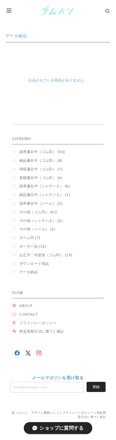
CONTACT (28, 314)
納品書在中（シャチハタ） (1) (44, 194)
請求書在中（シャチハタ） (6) (44, 186)
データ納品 (28, 272)
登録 (96, 387)
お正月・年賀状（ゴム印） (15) (46, 255)
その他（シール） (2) (37, 229)
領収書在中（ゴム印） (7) (40, 169)
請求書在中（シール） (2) (40, 203)
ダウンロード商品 (34, 263)
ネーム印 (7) (29, 237)
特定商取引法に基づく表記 (41, 331)
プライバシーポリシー (38, 323)
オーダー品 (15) (32, 246)
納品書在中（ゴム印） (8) (40, 160)
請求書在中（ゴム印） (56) (42, 151)
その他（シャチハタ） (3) (40, 220)
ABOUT (25, 305)
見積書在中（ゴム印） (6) (40, 177)
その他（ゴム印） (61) (38, 212)
